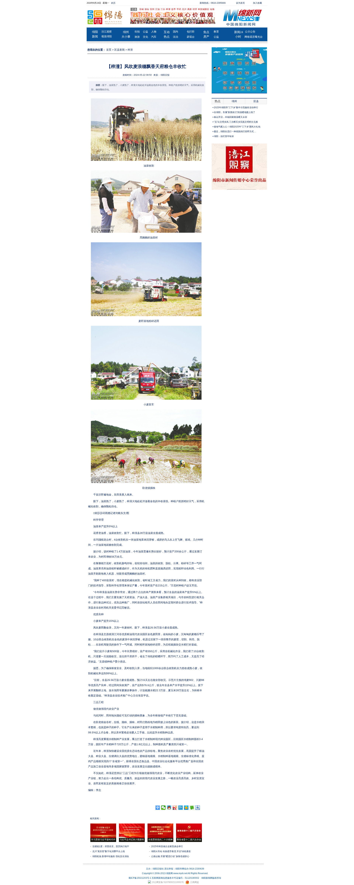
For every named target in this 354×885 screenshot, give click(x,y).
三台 (163, 9)
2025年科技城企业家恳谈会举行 (167, 846)
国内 (175, 31)
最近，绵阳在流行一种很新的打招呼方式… (235, 131)
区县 (256, 101)
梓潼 (168, 9)
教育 (216, 31)
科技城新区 (203, 9)
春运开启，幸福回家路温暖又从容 (230, 117)
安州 (152, 9)
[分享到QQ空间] (186, 807)
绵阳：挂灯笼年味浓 (224, 136)
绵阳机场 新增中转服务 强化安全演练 (110, 856)
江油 (157, 9)
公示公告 (250, 31)
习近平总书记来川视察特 (132, 839)
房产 (206, 36)
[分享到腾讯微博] (180, 807)
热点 (167, 36)
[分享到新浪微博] (175, 807)
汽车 (153, 36)
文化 (145, 36)
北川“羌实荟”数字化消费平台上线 (108, 851)
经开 (195, 9)
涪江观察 (106, 31)
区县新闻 (119, 49)
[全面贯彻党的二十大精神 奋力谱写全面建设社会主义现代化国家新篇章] (160, 837)
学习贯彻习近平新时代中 (103, 839)
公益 (145, 31)
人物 (153, 31)
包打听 (191, 31)
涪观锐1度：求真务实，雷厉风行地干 (110, 846)
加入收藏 (257, 3)
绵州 (126, 32)
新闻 (95, 36)
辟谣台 (191, 36)
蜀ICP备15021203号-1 (140, 878)
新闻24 (238, 32)
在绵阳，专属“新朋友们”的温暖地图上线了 (234, 112)
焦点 (206, 32)
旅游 (137, 36)
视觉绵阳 (106, 36)
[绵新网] (239, 189)
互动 (167, 32)
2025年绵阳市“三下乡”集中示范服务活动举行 (236, 107)
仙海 (212, 9)
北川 (184, 9)
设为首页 (240, 3)
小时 (238, 36)
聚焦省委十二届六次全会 (189, 839)
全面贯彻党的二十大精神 (160, 839)
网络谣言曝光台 (253, 36)
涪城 (141, 9)
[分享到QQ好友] (169, 807)
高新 (189, 9)
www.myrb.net (180, 873)
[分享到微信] (163, 807)
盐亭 (173, 9)
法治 (175, 36)
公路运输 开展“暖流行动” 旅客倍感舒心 (170, 856)
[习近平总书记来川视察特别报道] (132, 837)
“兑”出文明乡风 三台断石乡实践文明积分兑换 (236, 122)
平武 (179, 9)
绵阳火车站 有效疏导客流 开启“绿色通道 (171, 851)
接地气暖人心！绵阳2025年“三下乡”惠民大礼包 (237, 126)
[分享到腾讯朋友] (192, 807)
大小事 (126, 36)
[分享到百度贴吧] (197, 807)
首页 (108, 49)
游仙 (147, 9)
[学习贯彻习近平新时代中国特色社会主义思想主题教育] (103, 837)
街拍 (137, 31)
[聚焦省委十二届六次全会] (189, 837)
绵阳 (95, 31)
